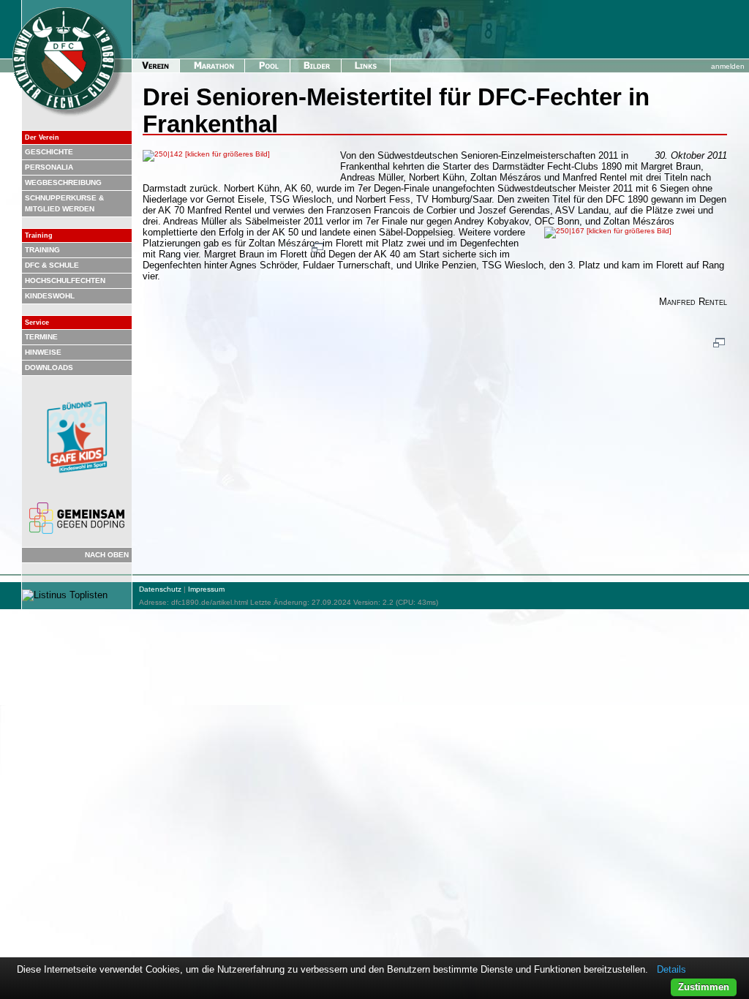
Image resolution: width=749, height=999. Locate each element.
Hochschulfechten (65, 280)
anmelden (728, 66)
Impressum (206, 589)
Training (42, 250)
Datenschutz (160, 589)
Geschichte (49, 152)
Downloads (49, 367)
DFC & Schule (52, 265)
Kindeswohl (50, 296)
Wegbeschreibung (63, 182)
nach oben (107, 555)
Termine (41, 337)
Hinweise (43, 352)
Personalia (49, 167)
